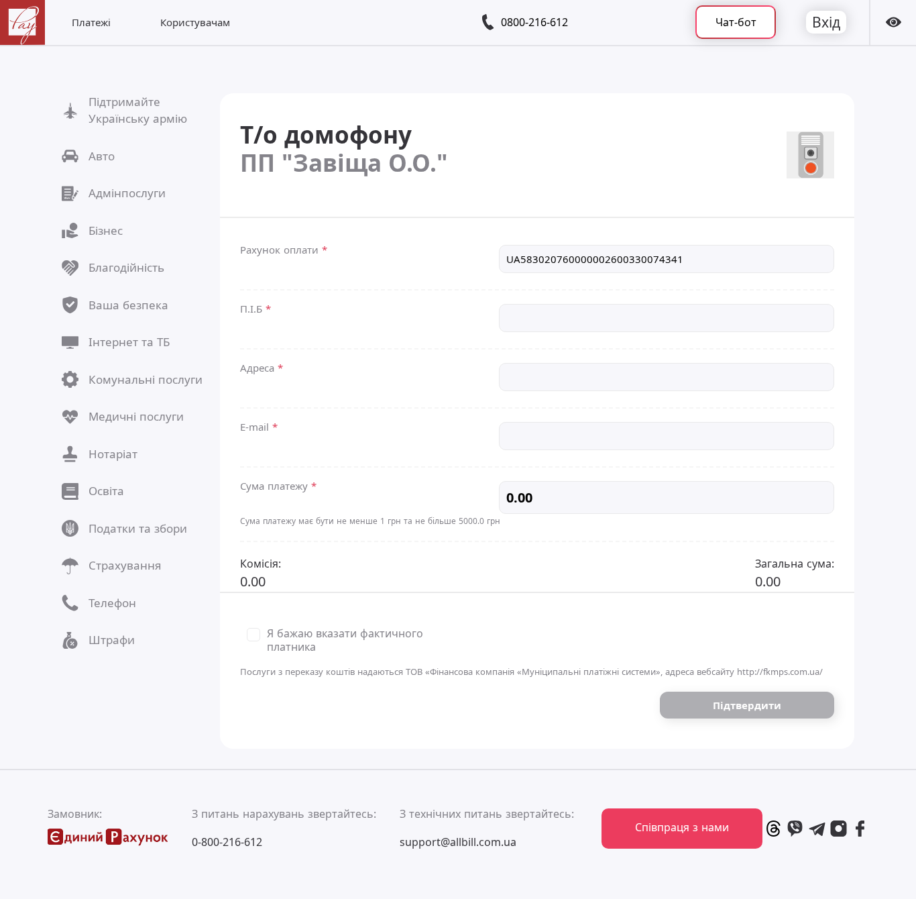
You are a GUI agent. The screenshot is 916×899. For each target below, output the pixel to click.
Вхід (826, 22)
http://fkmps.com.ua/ (780, 672)
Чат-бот (735, 22)
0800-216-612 (534, 22)
